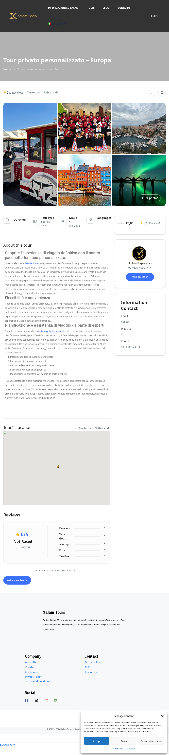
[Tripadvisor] (55, 700)
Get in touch (91, 672)
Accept (97, 741)
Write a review (16, 580)
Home (7, 69)
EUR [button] (153, 15)
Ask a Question (140, 276)
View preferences (151, 741)
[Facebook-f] (26, 700)
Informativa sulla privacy (124, 748)
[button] (162, 715)
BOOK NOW (7, 744)
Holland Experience (140, 263)
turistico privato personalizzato (54, 331)
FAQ (86, 667)
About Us (30, 662)
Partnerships (92, 662)
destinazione (31, 263)
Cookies (30, 667)
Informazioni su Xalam (63, 7)
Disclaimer (31, 672)
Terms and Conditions (38, 681)
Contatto (124, 7)
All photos (152, 198)
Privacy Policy (33, 676)
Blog (106, 7)
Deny (124, 741)
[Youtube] (46, 700)
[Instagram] (36, 700)
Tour (90, 7)
